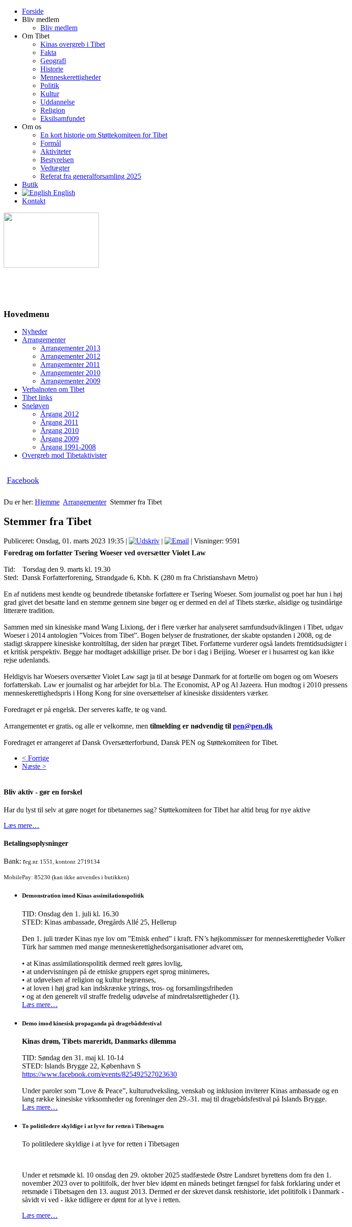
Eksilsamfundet (62, 118)
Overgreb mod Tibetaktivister (64, 455)
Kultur (49, 94)
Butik (30, 184)
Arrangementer (44, 340)
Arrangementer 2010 (70, 373)
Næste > (34, 766)
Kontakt (33, 201)
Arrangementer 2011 (70, 364)
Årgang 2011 (59, 422)
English (63, 193)
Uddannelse (57, 102)
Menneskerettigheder (70, 77)
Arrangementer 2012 (70, 356)
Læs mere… (21, 825)
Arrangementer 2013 (70, 348)
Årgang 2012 (59, 414)
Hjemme (47, 502)
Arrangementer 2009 (70, 381)
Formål (50, 143)
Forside (33, 11)
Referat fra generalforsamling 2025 (90, 176)
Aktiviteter (55, 151)
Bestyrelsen (57, 160)
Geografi (53, 61)
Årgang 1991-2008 (68, 447)
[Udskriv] (144, 541)
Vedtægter (55, 168)
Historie (51, 69)
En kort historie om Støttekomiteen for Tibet (103, 135)
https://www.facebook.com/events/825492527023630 (99, 1074)
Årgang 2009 (59, 439)
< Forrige (35, 758)
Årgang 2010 (59, 430)
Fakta (48, 52)
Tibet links (37, 397)
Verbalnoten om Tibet (53, 389)
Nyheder (34, 331)
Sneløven (35, 406)
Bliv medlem (58, 28)
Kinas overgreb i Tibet (72, 44)
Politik (49, 85)
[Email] (177, 541)
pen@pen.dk (253, 726)
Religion (52, 110)
